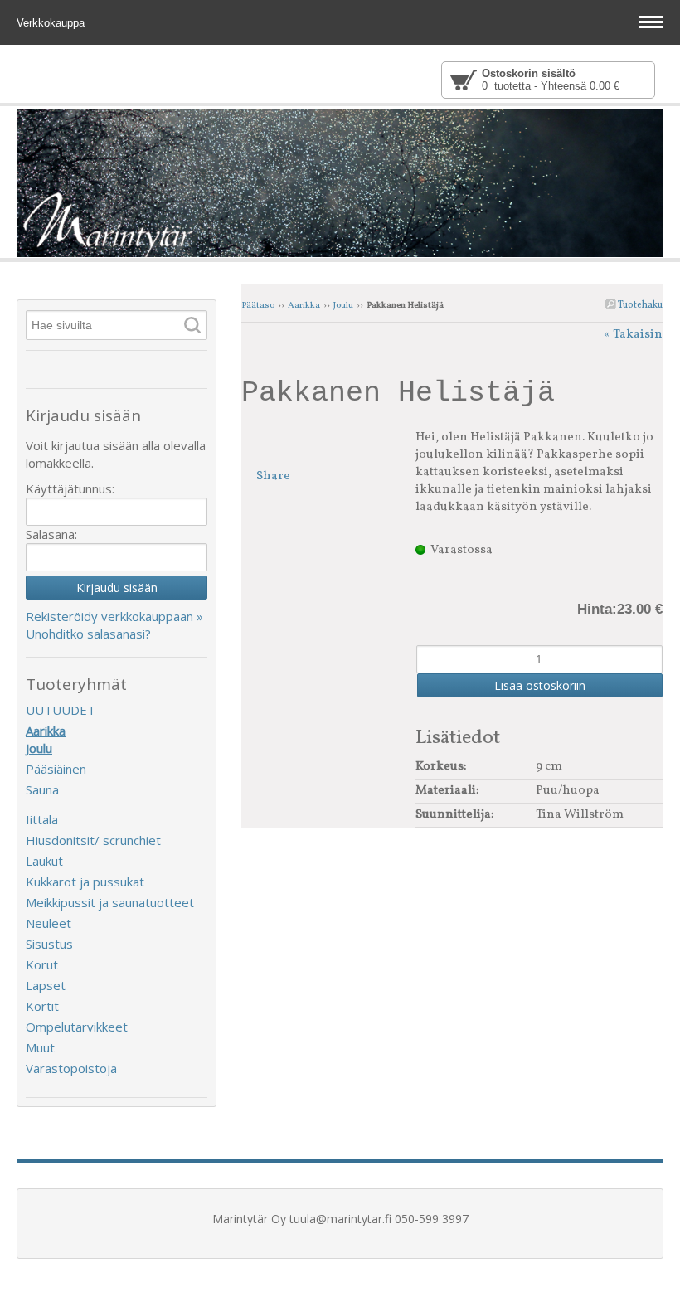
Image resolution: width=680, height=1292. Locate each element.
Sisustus (49, 943)
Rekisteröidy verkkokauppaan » (114, 616)
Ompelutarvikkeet (77, 1026)
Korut (42, 964)
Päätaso (257, 305)
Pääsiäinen (56, 768)
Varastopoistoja (71, 1068)
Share (273, 476)
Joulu (343, 305)
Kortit (42, 1006)
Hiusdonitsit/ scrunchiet (93, 840)
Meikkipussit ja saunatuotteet (110, 902)
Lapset (46, 985)
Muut (40, 1047)
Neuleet (48, 923)
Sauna (42, 789)
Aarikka (304, 305)
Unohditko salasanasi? (88, 633)
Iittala (42, 819)
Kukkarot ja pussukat (85, 881)
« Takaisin (633, 334)
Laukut (44, 860)
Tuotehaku (639, 305)
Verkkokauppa (52, 23)
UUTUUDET (60, 710)
